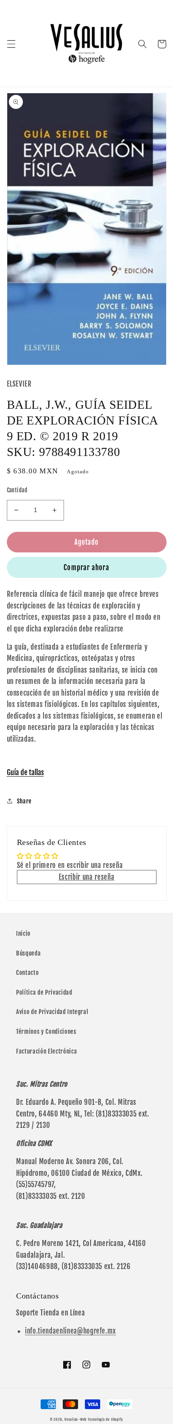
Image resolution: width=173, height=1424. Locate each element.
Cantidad (17, 490)
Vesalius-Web (75, 1419)
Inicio (23, 933)
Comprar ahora (86, 567)
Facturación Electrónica (46, 1051)
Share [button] (24, 801)
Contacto (27, 972)
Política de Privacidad (44, 992)
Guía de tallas (25, 772)
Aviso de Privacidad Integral (52, 1012)
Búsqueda (28, 953)
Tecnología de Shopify (105, 1419)
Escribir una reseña (87, 877)
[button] (11, 44)
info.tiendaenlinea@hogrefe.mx (70, 1331)
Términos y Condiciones (46, 1031)
